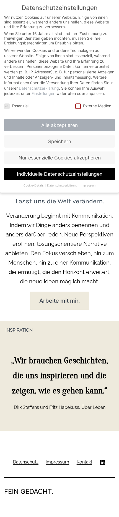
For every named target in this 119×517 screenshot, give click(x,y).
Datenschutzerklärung (39, 88)
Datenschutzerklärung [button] (62, 185)
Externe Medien (97, 105)
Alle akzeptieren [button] (59, 125)
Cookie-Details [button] (34, 185)
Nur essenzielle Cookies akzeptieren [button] (60, 158)
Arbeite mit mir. (59, 300)
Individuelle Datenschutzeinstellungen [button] (59, 174)
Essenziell (20, 105)
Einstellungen (43, 93)
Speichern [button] (59, 141)
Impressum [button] (88, 185)
